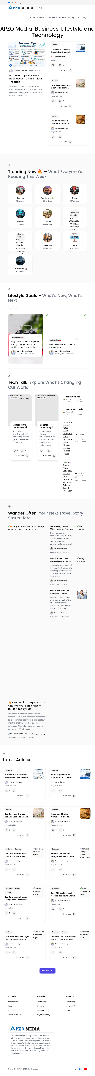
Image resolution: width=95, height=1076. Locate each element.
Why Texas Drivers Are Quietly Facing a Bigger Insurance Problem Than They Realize (25, 344)
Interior (8, 892)
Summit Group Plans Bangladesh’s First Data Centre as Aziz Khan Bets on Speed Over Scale (80, 473)
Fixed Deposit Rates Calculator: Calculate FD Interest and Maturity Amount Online (61, 51)
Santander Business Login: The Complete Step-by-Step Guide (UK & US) (17, 938)
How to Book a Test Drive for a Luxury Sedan (63, 346)
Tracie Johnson (38, 734)
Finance (55, 45)
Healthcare (15, 397)
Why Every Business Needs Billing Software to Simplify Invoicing (60, 560)
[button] (20, 3)
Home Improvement (13, 888)
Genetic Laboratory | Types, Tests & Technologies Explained (47, 426)
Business (9, 770)
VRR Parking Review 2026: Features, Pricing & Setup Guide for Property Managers (60, 528)
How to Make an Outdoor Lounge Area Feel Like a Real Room (16, 898)
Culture (54, 116)
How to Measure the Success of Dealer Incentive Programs (59, 592)
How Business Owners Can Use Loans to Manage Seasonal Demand (61, 86)
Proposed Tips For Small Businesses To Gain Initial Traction (25, 79)
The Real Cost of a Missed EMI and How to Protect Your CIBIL (63, 938)
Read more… (47, 970)
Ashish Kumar (60, 57)
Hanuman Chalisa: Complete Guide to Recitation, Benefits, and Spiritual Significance (60, 122)
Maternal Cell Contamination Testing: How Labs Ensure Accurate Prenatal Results (20, 426)
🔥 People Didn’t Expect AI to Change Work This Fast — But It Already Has (26, 705)
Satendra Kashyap (20, 71)
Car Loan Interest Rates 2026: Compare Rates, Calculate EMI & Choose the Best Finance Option (80, 434)
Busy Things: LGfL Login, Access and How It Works (63, 894)
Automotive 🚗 (17, 337)
